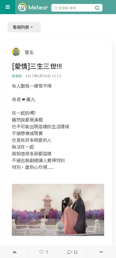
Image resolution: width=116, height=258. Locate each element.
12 (75, 252)
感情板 (17, 75)
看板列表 (21, 27)
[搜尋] (98, 7)
